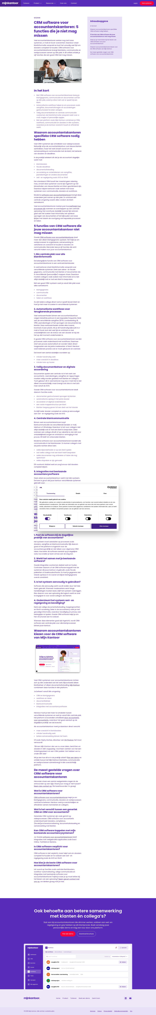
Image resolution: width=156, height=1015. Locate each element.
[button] (38, 3)
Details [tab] (78, 493)
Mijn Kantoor (75, 685)
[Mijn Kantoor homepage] (10, 3)
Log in (135, 3)
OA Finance (68, 740)
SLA (131, 1011)
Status (100, 1011)
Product (65, 998)
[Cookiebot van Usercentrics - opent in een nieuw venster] (109, 487)
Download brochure (86, 934)
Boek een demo (84, 998)
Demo (147, 3)
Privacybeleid (108, 1011)
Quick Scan (96, 998)
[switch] (67, 518)
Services (92, 1011)
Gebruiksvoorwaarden (121, 1011)
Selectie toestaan (78, 526)
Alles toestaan (103, 526)
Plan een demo (73, 757)
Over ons (63, 3)
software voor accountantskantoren (56, 195)
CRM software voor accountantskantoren (56, 237)
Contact (74, 3)
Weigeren (52, 526)
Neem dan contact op (43, 786)
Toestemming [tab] (51, 493)
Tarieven (26, 3)
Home (58, 998)
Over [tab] (105, 493)
